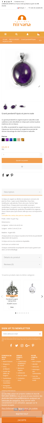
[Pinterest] (12, 175)
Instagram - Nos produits (7, 387)
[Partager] (3, 175)
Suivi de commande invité (36, 378)
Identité (35, 364)
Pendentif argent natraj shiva (12, 300)
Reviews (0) (9, 264)
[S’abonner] (40, 333)
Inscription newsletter (6, 382)
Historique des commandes (36, 371)
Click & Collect (22, 375)
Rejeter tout (22, 414)
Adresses (35, 367)
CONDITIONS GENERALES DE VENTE (22, 363)
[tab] (22, 192)
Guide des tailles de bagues (6, 373)
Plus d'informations (9, 408)
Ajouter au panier (22, 160)
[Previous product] (40, 40)
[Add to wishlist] (22, 166)
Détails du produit (12, 257)
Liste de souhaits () (36, 8)
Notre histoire (7, 361)
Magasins (6, 364)
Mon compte (36, 361)
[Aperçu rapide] (18, 287)
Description (9, 192)
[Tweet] (7, 175)
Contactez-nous (19, 1)
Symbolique (7, 378)
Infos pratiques (6, 368)
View (12, 307)
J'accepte (22, 420)
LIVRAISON (21, 373)
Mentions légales (21, 369)
